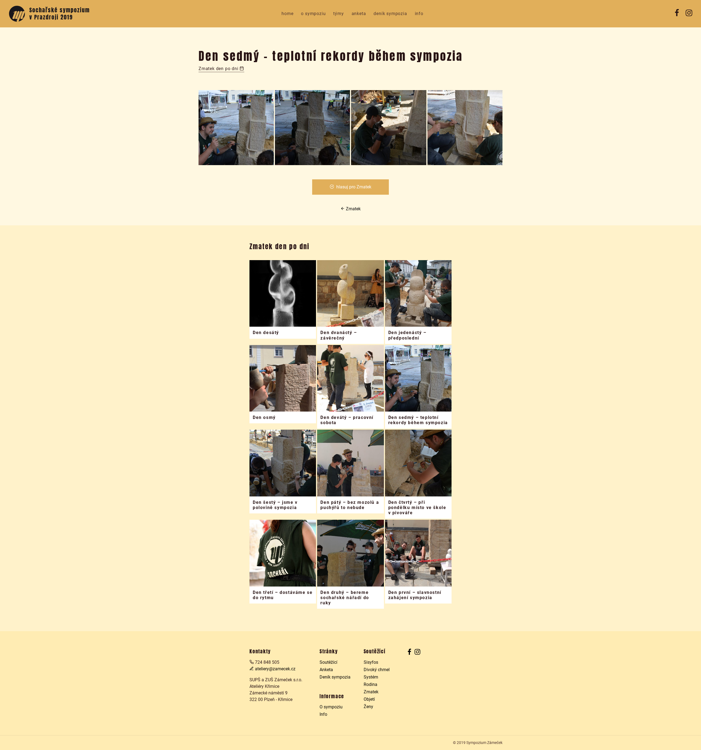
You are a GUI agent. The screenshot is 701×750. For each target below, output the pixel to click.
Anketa (359, 13)
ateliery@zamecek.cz (274, 668)
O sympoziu (313, 13)
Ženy (368, 706)
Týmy (338, 13)
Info (419, 13)
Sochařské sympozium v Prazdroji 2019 (59, 14)
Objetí (369, 699)
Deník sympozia (390, 13)
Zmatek (353, 208)
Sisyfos (371, 662)
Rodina (370, 684)
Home (287, 13)
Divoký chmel (377, 669)
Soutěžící (328, 662)
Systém (371, 677)
